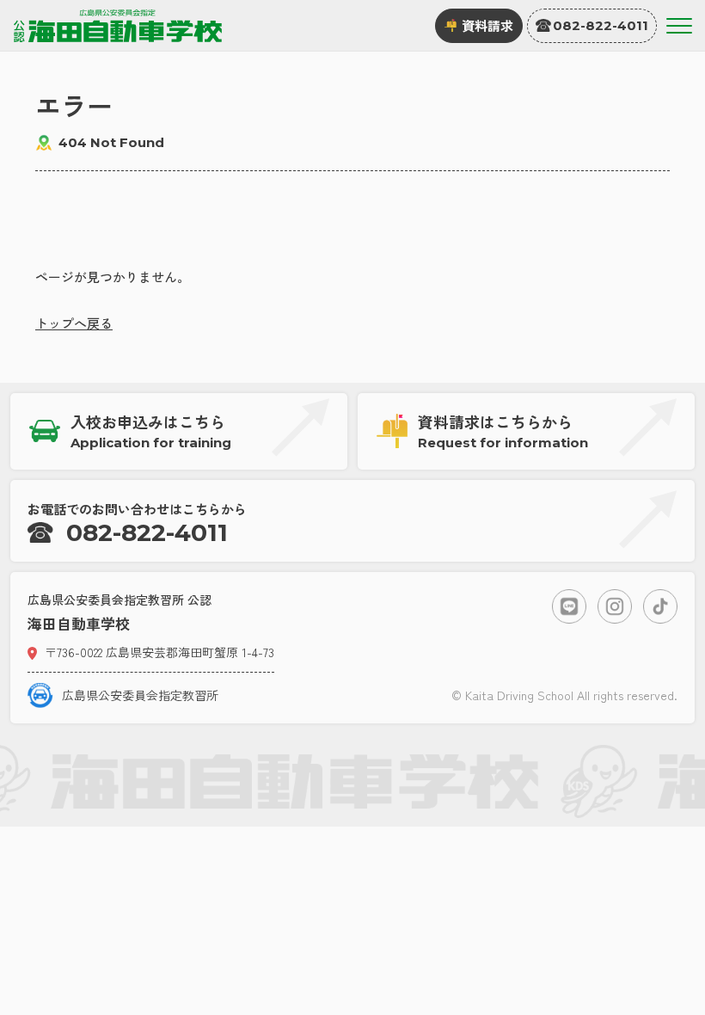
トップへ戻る (74, 323)
